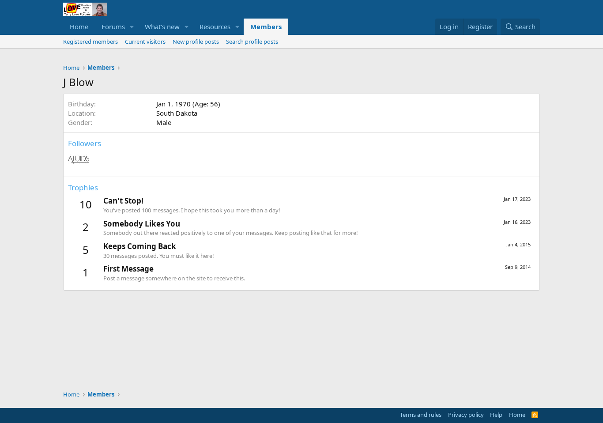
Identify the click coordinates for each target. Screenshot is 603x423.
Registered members (90, 41)
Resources (215, 26)
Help (496, 415)
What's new (162, 26)
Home (79, 26)
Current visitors (145, 41)
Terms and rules (420, 415)
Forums (113, 26)
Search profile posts (252, 41)
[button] (132, 27)
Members (266, 26)
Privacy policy (466, 415)
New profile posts (196, 41)
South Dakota (176, 113)
